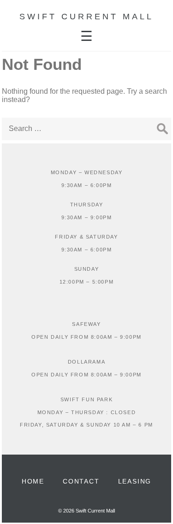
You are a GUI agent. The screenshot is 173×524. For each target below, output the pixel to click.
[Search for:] (87, 128)
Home (33, 481)
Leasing (135, 481)
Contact (81, 481)
